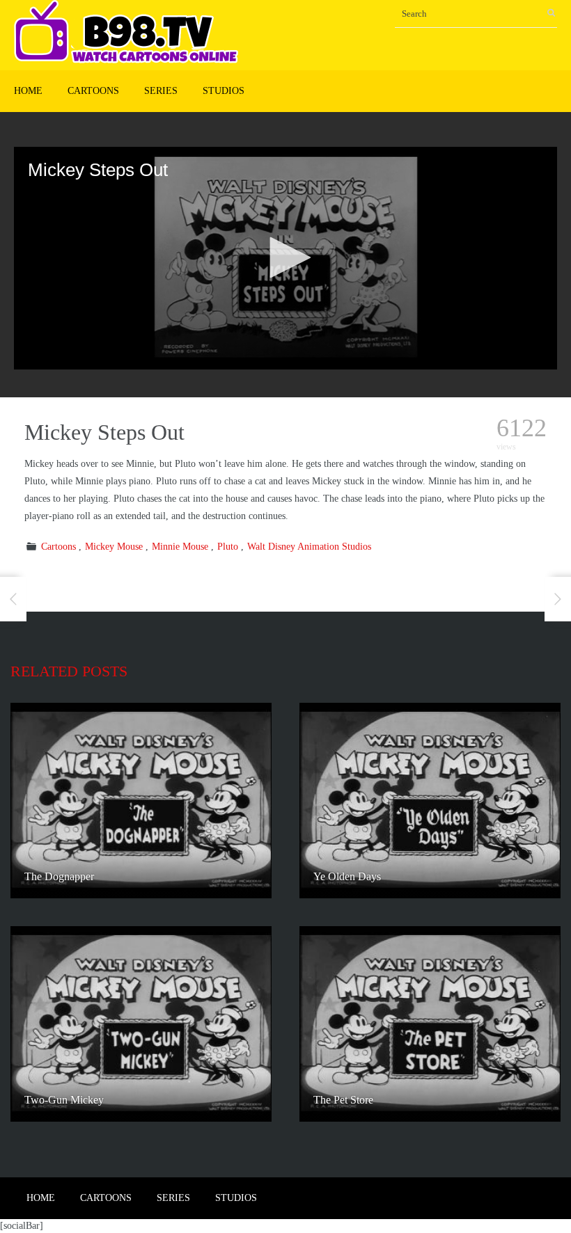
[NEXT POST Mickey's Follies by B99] (558, 599)
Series (161, 91)
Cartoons (93, 91)
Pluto (227, 546)
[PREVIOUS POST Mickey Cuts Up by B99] (13, 599)
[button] (285, 257)
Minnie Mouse (180, 546)
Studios (223, 91)
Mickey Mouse (114, 546)
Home (28, 91)
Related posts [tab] (68, 671)
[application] (285, 258)
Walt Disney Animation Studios (309, 546)
